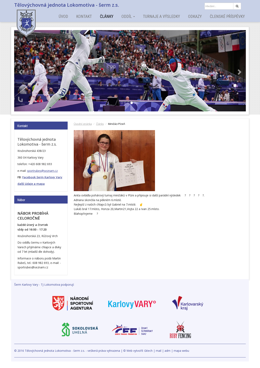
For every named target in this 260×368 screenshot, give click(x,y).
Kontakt (84, 16)
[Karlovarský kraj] (187, 303)
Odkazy (195, 16)
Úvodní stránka (83, 124)
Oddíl (127, 16)
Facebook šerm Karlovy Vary (42, 177)
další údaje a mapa (31, 184)
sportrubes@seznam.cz (42, 171)
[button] (20, 70)
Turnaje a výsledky (161, 16)
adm (167, 351)
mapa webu (181, 351)
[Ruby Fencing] (180, 329)
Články (106, 16)
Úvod (63, 16)
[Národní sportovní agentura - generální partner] (72, 303)
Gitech (148, 351)
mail (158, 351)
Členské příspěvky (227, 16)
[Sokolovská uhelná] (79, 329)
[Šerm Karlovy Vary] (33, 20)
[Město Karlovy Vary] (132, 303)
